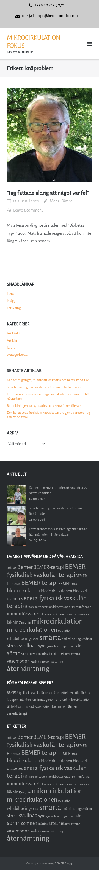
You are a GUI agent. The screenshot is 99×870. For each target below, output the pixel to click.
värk (33, 661)
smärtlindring (71, 639)
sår (78, 646)
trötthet (57, 654)
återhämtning (28, 668)
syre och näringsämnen (60, 646)
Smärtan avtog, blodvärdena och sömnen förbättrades (44, 387)
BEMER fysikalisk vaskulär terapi (46, 570)
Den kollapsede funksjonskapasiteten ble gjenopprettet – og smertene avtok (48, 414)
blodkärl (80, 591)
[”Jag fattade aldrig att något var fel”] (49, 135)
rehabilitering (19, 638)
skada (35, 639)
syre (41, 646)
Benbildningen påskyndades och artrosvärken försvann (45, 406)
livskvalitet (83, 614)
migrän (26, 622)
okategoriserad (17, 354)
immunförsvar (81, 607)
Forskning (14, 308)
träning (43, 654)
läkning (14, 622)
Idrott (11, 347)
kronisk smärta (66, 614)
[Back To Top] (85, 856)
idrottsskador (62, 607)
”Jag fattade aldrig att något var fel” (48, 193)
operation (65, 630)
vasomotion (18, 661)
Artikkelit (13, 333)
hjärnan (28, 607)
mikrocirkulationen (32, 630)
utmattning (72, 654)
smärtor (86, 639)
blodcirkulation (23, 590)
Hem (10, 294)
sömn (14, 653)
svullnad (28, 645)
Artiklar (12, 340)
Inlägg (11, 301)
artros (12, 567)
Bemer (25, 567)
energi (31, 598)
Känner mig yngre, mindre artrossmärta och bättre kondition (48, 380)
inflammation (47, 614)
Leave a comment (28, 210)
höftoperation (43, 607)
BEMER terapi (39, 583)
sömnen (29, 653)
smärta (50, 637)
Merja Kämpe (61, 201)
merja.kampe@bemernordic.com (50, 16)
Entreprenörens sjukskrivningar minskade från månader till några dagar (48, 396)
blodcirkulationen (56, 591)
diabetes (15, 599)
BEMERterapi (69, 583)
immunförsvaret (23, 614)
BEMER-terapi (48, 567)
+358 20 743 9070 (49, 5)
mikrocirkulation (57, 621)
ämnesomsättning (50, 661)
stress (12, 645)
